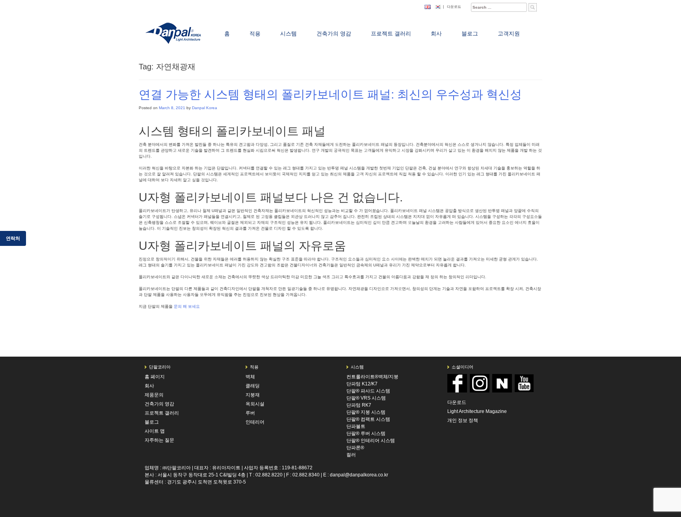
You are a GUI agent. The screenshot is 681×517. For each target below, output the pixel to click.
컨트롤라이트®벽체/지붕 (372, 376)
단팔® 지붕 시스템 (365, 412)
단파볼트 (355, 426)
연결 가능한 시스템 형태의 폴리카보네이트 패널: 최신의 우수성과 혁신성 (330, 94)
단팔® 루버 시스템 (365, 433)
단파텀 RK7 (358, 405)
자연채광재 (347, 318)
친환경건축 (369, 318)
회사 (149, 386)
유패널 (307, 318)
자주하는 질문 (159, 440)
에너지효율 (391, 318)
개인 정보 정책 (462, 420)
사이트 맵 (155, 431)
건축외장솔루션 (215, 318)
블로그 (152, 422)
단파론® (355, 447)
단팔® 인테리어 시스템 (370, 440)
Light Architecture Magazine (477, 411)
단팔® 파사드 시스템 (368, 391)
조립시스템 (325, 318)
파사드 (193, 318)
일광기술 (291, 318)
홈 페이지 (155, 376)
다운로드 (454, 7)
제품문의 (154, 395)
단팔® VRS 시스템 (366, 398)
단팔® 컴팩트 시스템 (368, 419)
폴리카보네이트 (417, 318)
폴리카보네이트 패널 (249, 318)
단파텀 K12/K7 (362, 384)
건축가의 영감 (159, 404)
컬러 (351, 454)
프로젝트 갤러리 (162, 413)
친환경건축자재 (171, 318)
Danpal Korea (204, 108)
